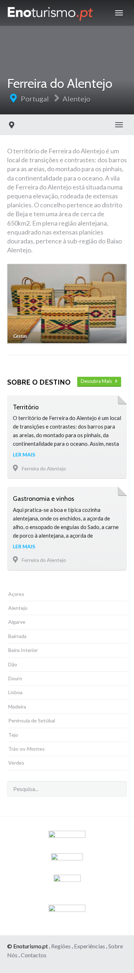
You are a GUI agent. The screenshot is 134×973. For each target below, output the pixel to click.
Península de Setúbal (31, 720)
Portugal (35, 98)
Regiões (61, 946)
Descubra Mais (98, 381)
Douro (15, 678)
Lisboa (15, 692)
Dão (12, 664)
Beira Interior (23, 650)
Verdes (16, 763)
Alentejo (76, 98)
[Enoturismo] (50, 13)
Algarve (16, 622)
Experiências (89, 946)
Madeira (17, 706)
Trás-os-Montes (26, 749)
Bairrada (17, 636)
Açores (16, 594)
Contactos (33, 955)
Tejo (13, 735)
